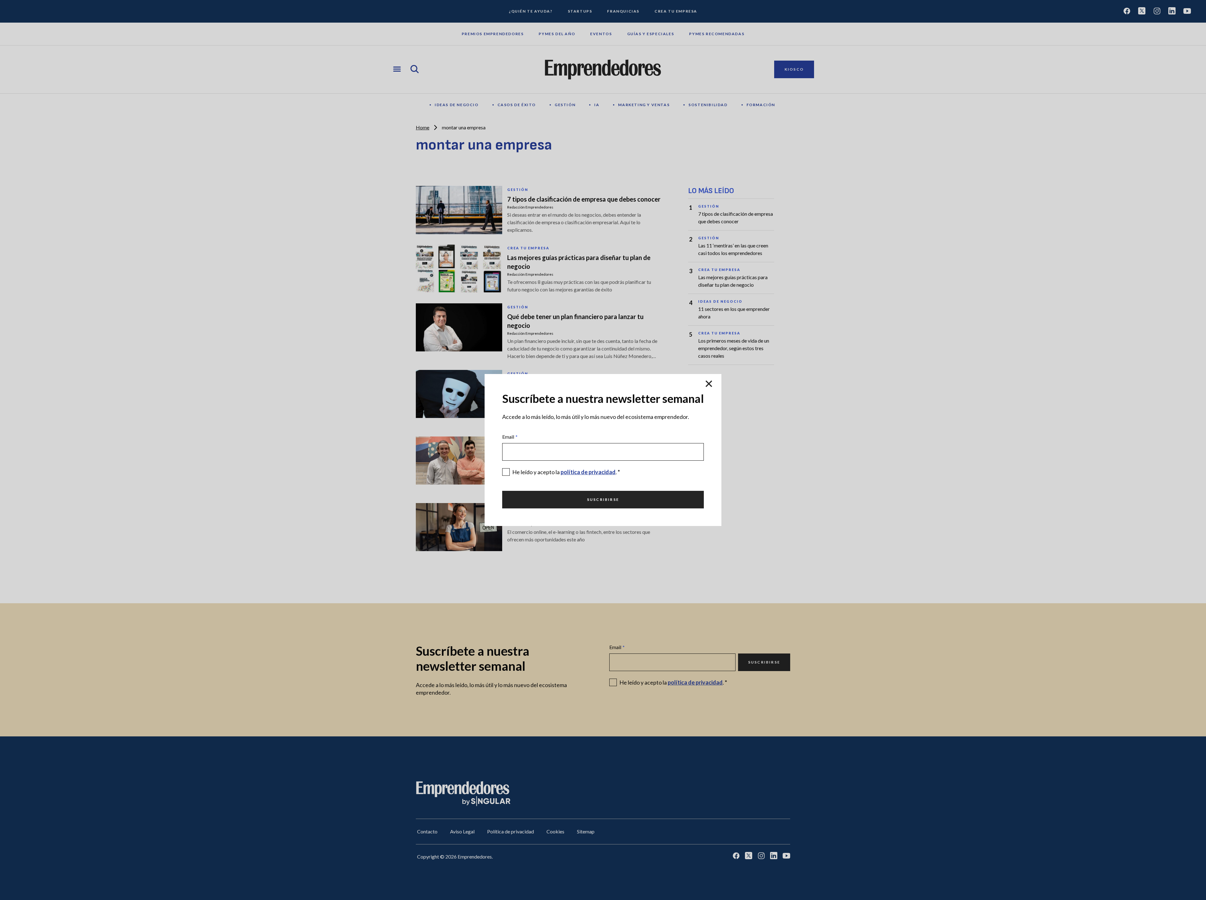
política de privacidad (588, 472)
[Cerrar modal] (709, 384)
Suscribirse (603, 499)
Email (510, 437)
